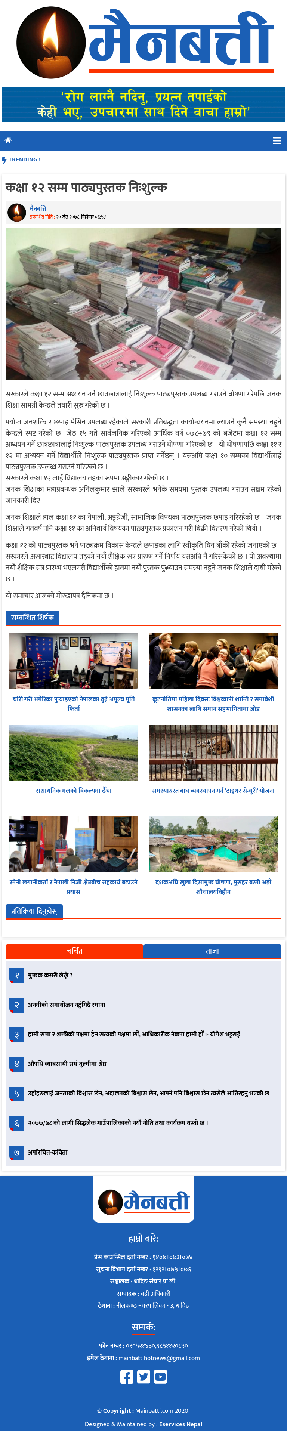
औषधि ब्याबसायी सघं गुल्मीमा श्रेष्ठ (67, 1064)
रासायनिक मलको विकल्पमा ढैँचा (74, 791)
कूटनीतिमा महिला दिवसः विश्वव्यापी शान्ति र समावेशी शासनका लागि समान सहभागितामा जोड (213, 704)
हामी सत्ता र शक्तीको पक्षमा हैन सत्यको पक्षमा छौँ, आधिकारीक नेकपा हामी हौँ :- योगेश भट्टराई (134, 1034)
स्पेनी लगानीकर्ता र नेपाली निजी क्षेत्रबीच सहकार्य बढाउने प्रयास (74, 887)
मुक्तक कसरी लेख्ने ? (50, 975)
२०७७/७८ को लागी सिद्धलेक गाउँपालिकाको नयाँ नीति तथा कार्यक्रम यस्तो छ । (118, 1123)
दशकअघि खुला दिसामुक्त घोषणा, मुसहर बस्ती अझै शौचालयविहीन (213, 887)
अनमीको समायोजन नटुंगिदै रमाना (66, 1005)
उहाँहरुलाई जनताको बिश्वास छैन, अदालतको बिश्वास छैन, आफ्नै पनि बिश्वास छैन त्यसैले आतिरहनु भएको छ (148, 1093)
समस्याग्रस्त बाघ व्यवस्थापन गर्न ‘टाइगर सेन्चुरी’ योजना (213, 791)
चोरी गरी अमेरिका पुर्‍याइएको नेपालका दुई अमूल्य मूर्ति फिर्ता (74, 704)
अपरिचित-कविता (48, 1152)
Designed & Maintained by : (143, 1424)
